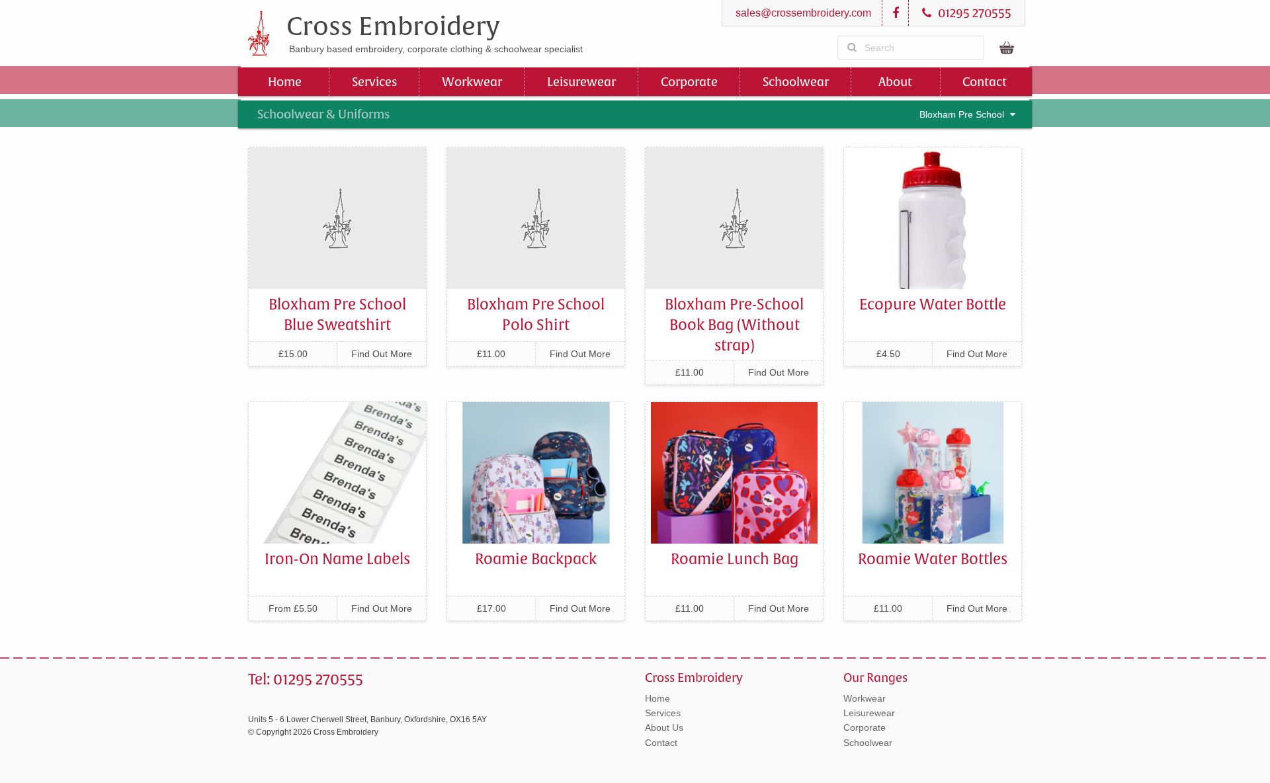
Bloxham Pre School (963, 114)
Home (285, 81)
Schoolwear (796, 81)
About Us (664, 727)
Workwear (472, 81)
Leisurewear (581, 81)
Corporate (689, 81)
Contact (984, 81)
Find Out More (381, 354)
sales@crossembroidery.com (802, 13)
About (895, 81)
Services (374, 81)
